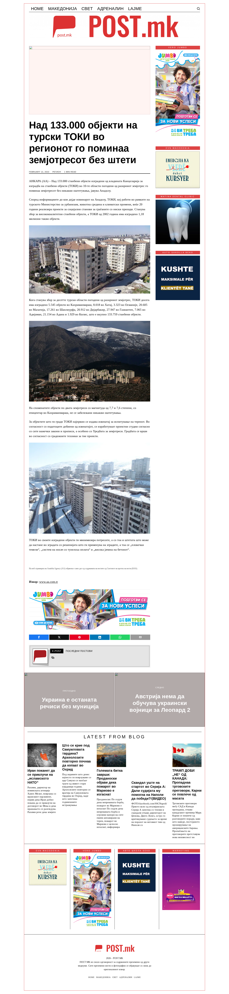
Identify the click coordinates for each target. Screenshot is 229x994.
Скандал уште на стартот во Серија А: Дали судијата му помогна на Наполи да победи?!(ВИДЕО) (148, 790)
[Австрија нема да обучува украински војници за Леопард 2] (160, 700)
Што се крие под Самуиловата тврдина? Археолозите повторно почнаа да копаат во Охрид (76, 757)
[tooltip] (39, 637)
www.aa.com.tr (48, 581)
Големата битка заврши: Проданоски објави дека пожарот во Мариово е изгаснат (110, 782)
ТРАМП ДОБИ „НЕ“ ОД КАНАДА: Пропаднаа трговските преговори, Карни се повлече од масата (187, 784)
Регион (56, 172)
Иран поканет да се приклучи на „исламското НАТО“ (41, 776)
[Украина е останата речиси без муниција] (69, 700)
